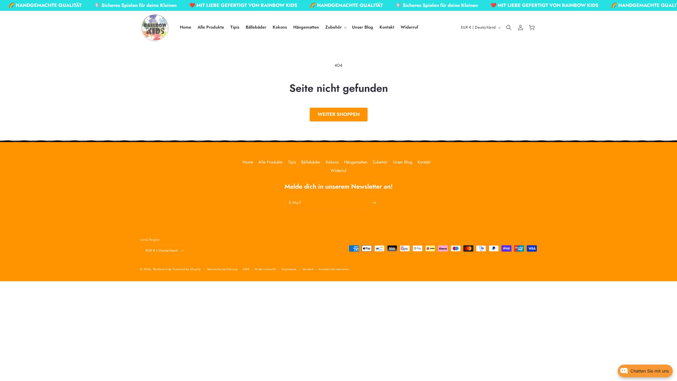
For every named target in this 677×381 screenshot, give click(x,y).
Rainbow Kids (162, 269)
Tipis (292, 162)
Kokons (332, 162)
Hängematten (355, 162)
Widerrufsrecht (265, 269)
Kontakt (424, 162)
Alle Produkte (270, 162)
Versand (307, 269)
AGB (246, 269)
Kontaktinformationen (334, 269)
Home (248, 162)
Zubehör (380, 162)
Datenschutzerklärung (222, 269)
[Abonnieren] (373, 203)
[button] (335, 27)
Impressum (289, 269)
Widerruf (338, 170)
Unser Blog (402, 162)
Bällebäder (310, 162)
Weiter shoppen (339, 114)
